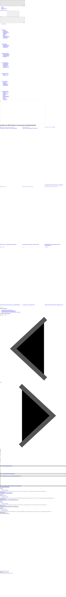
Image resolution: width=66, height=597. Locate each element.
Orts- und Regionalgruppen (5, 91)
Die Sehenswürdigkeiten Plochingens (4, 486)
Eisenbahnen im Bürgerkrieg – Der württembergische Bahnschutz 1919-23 (9, 499)
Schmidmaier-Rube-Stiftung (6, 36)
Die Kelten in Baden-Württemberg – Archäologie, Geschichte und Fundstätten (11, 312)
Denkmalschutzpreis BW (6, 54)
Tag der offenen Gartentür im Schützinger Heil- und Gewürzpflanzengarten (9, 506)
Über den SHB (3, 29)
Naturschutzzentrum (5, 65)
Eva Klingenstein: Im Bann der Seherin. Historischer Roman (9, 310)
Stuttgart (4, 97)
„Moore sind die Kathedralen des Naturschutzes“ (30, 128)
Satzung (4, 35)
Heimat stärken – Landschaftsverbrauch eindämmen (8, 244)
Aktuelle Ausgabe (5, 44)
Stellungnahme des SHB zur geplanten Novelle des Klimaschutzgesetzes (52, 245)
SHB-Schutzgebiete (5, 64)
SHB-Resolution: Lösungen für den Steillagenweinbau (8, 128)
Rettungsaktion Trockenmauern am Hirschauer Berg (30, 244)
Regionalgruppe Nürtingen (5, 503)
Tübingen (4, 98)
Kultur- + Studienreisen (4, 81)
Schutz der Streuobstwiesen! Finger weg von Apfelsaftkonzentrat (10, 304)
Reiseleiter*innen (5, 83)
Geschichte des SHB (5, 37)
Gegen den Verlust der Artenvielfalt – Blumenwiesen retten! (54, 304)
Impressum (3, 7)
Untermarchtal (4, 99)
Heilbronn (4, 92)
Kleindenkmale (5, 56)
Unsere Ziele (4, 30)
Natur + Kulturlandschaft (5, 62)
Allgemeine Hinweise (5, 84)
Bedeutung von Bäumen (6, 67)
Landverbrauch (5, 66)
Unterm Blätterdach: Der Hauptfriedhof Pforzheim (9, 473)
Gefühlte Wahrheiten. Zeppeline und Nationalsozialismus (8, 311)
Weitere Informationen (2, 498)
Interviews (4, 74)
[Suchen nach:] (3, 16)
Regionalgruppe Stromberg (5, 496)
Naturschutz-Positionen (6, 63)
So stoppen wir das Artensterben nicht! (28, 304)
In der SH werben (5, 47)
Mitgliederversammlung (6, 32)
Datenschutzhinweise (5, 85)
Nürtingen (4, 95)
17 (0, 475)
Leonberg (4, 94)
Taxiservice (4, 82)
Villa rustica (1, 502)
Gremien (4, 34)
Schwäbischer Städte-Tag (6, 55)
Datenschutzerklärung (4, 8)
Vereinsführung (5, 33)
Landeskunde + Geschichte (5, 73)
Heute (0, 382)
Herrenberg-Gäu (5, 93)
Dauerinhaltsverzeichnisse (6, 45)
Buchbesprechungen (5, 46)
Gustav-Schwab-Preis (5, 75)
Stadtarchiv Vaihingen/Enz (3, 495)
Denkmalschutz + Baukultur (5, 53)
